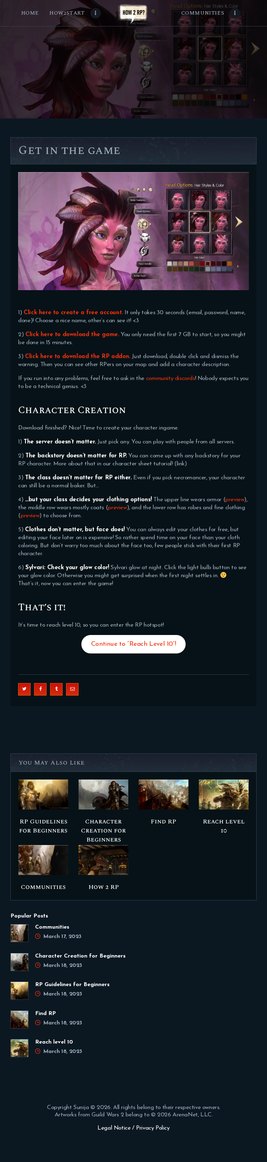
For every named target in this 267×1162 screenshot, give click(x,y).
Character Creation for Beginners (103, 830)
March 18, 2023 (62, 965)
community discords (170, 378)
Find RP (163, 821)
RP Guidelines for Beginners (43, 826)
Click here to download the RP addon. (77, 356)
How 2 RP (103, 887)
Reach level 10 (224, 826)
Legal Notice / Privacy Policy (133, 1128)
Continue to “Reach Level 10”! (133, 644)
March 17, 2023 (62, 936)
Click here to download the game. (72, 335)
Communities (43, 887)
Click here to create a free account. (73, 313)
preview (234, 500)
